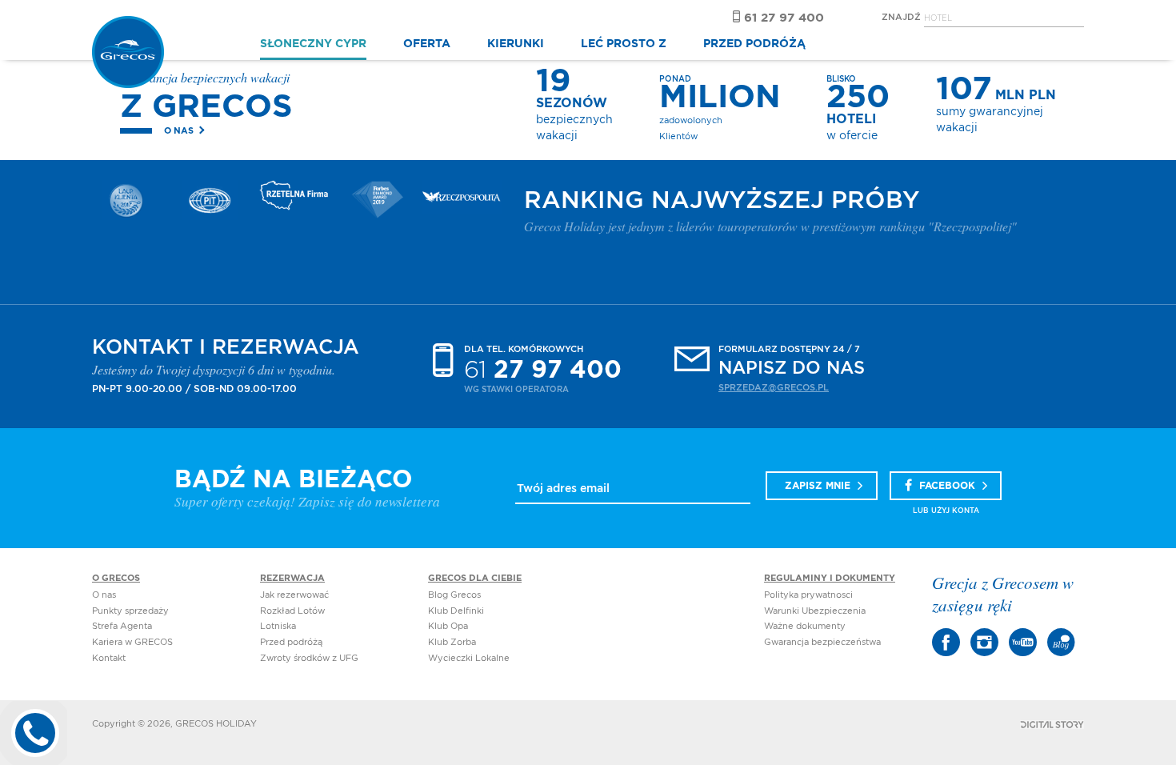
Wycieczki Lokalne (469, 658)
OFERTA (426, 44)
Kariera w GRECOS (132, 642)
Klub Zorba (452, 642)
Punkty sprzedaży (130, 611)
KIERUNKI (515, 44)
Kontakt (109, 658)
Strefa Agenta (122, 626)
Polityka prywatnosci (808, 595)
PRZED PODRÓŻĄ (754, 44)
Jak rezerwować (294, 595)
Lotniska (278, 626)
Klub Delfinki (456, 611)
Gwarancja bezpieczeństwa (822, 642)
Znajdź (901, 17)
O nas (179, 130)
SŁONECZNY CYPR (313, 44)
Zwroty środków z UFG (309, 658)
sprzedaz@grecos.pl (773, 387)
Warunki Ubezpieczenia (815, 611)
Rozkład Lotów (292, 611)
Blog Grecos (454, 595)
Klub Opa (448, 626)
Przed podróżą (291, 642)
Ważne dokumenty (805, 626)
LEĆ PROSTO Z (623, 44)
